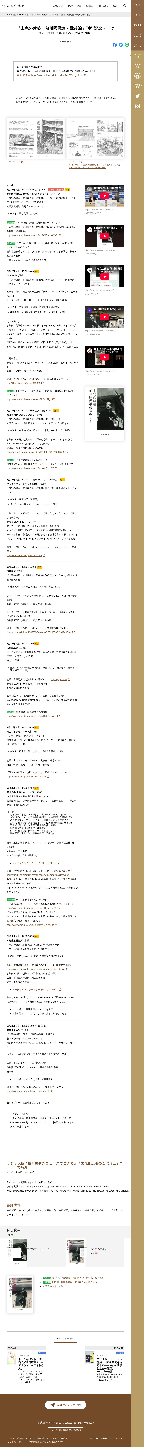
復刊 (138, 15)
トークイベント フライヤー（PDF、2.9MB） (35, 989)
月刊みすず (30, 1438)
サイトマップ (52, 1438)
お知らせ (20, 1438)
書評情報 (14, 1205)
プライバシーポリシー (17, 1442)
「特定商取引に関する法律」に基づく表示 (45, 1442)
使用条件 (63, 1438)
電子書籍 (137, 25)
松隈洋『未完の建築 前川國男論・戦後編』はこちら (77, 1278)
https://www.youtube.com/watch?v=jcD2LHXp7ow (31, 716)
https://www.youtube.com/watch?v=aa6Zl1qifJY (30, 468)
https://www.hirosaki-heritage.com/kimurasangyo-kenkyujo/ (36, 969)
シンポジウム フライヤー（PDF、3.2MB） (34, 863)
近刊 (138, 5)
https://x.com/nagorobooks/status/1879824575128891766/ (35, 452)
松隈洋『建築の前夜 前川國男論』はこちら (74, 1282)
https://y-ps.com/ (59, 679)
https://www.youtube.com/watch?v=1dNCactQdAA (32, 908)
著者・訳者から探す (137, 75)
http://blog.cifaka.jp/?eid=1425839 (23, 383)
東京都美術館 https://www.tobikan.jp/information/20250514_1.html (49, 75)
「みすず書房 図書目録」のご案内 (65, 1430)
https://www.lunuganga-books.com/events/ (28, 1091)
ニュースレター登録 (69, 1404)
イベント (30, 15)
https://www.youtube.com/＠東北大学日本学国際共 (32, 925)
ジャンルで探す (137, 55)
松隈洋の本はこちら (53, 1286)
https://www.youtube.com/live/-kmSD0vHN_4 (29, 399)
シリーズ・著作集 (137, 35)
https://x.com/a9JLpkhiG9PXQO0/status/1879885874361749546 (39, 632)
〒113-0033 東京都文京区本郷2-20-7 (78, 1423)
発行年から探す (137, 86)
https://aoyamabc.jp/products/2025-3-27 (26, 776)
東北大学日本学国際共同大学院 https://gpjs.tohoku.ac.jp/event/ (38, 875)
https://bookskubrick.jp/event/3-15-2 (24, 555)
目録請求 (41, 1438)
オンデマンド (137, 45)
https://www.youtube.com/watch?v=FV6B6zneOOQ (32, 235)
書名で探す (137, 65)
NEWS (21, 15)
